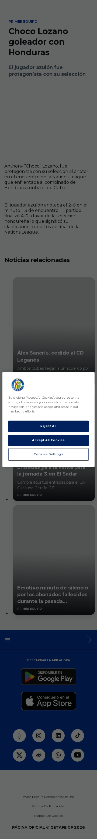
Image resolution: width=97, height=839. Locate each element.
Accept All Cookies (48, 440)
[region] (48, 419)
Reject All (48, 426)
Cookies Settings (48, 454)
